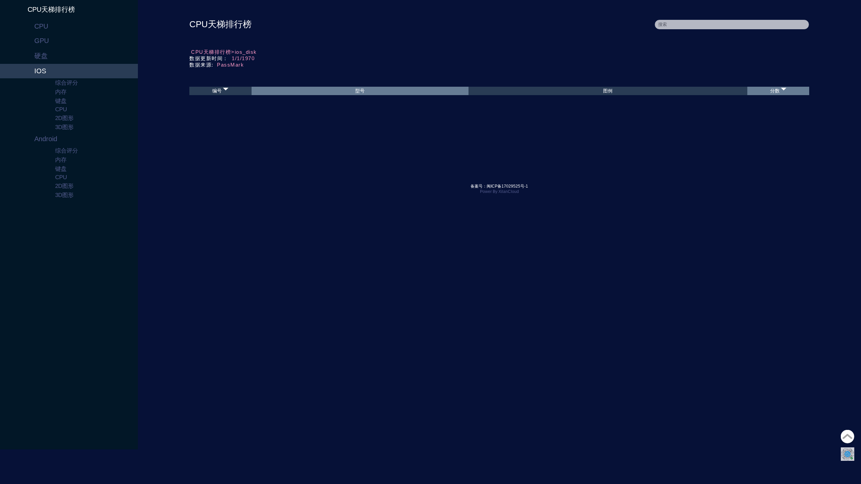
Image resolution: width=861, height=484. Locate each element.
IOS (40, 71)
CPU (41, 26)
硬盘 (41, 55)
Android (45, 139)
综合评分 (66, 83)
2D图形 (64, 118)
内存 (61, 92)
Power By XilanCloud (499, 191)
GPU (41, 40)
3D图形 (64, 127)
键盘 (61, 101)
